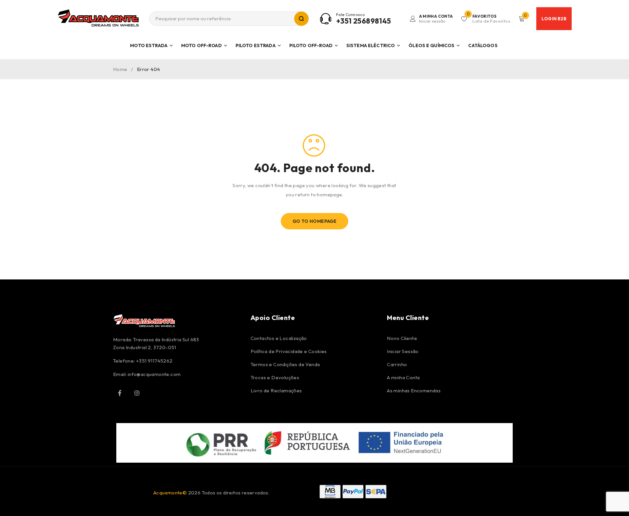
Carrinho (397, 364)
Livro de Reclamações (276, 390)
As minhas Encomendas (414, 390)
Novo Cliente (402, 338)
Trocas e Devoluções (275, 377)
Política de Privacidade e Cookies (289, 351)
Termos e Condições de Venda (285, 364)
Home (120, 69)
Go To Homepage (315, 221)
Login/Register (436, 19)
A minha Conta (403, 377)
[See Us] (136, 393)
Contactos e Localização (279, 338)
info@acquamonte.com (154, 374)
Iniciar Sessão (403, 351)
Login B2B (554, 18)
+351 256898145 (363, 21)
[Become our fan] (119, 393)
